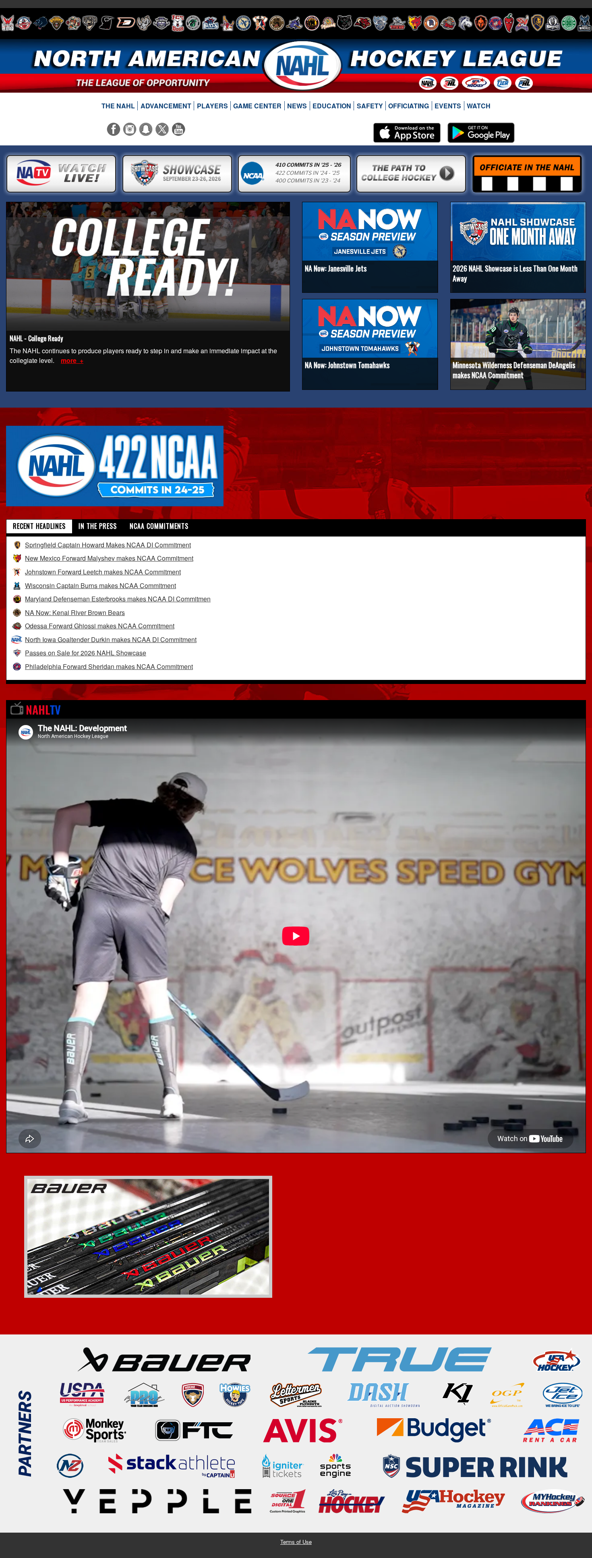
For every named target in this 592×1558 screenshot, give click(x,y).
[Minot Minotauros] (362, 23)
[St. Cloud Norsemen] (552, 23)
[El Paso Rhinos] (144, 23)
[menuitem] (118, 106)
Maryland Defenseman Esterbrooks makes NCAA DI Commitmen (118, 598)
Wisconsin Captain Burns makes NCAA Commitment (100, 585)
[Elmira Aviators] (161, 23)
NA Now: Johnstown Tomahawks (347, 365)
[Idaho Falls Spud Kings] (227, 23)
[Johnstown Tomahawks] (260, 23)
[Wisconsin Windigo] (585, 23)
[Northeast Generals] (431, 23)
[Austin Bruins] (56, 23)
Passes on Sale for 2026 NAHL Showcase (85, 652)
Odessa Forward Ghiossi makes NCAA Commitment (99, 625)
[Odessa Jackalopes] (448, 23)
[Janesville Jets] (243, 23)
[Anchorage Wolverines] (40, 23)
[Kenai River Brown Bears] (277, 23)
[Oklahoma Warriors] (481, 23)
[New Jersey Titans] (397, 23)
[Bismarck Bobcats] (89, 23)
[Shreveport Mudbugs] (522, 23)
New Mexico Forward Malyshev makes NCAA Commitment (109, 558)
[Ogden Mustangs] (465, 23)
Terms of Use (296, 1542)
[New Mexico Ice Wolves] (414, 23)
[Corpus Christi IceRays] (106, 23)
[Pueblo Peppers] (508, 23)
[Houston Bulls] (210, 23)
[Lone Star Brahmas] (294, 23)
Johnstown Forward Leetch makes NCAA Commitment (103, 571)
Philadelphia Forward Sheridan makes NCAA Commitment (109, 666)
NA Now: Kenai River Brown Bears (75, 612)
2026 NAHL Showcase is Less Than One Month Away (515, 273)
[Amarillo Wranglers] (23, 23)
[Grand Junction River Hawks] (193, 23)
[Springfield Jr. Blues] (537, 23)
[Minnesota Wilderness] (344, 23)
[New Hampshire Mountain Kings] (380, 23)
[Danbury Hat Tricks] (126, 23)
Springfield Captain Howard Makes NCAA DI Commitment (108, 544)
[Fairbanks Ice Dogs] (177, 23)
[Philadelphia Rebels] (496, 23)
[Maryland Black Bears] (312, 23)
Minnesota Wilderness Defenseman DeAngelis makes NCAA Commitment (514, 370)
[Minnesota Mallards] (328, 23)
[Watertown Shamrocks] (569, 23)
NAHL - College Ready (36, 338)
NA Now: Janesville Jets (335, 268)
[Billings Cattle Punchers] (73, 23)
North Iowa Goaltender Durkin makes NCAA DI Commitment (111, 639)
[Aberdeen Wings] (7, 23)
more (69, 360)
